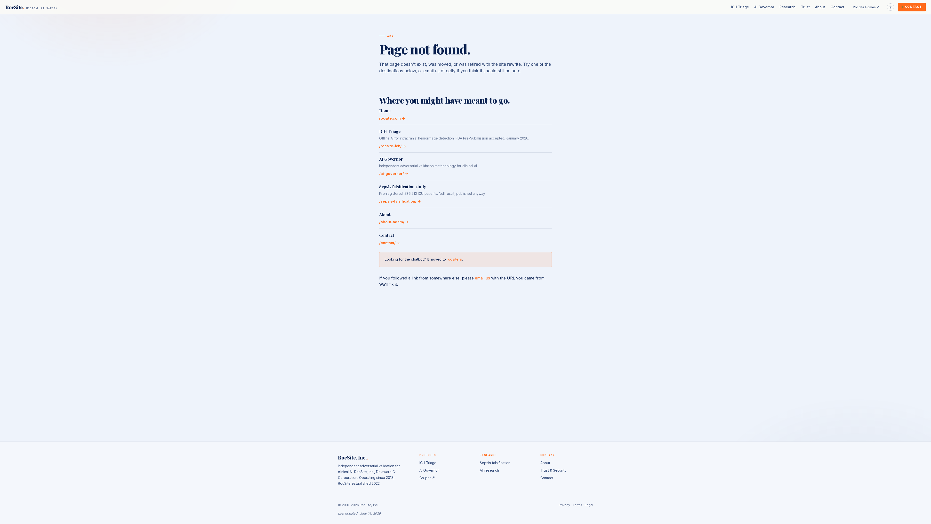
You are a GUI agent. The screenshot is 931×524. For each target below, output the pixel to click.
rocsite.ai (454, 259)
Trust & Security (553, 470)
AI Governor (764, 7)
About (820, 7)
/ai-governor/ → (393, 174)
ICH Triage (740, 7)
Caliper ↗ (427, 478)
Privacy (564, 505)
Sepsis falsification (495, 463)
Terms (577, 505)
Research (787, 7)
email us (482, 278)
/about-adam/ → (394, 222)
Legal (589, 505)
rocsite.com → (392, 118)
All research (489, 470)
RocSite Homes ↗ (866, 7)
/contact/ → (389, 243)
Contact (837, 7)
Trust (805, 7)
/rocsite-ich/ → (392, 146)
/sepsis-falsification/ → (400, 201)
